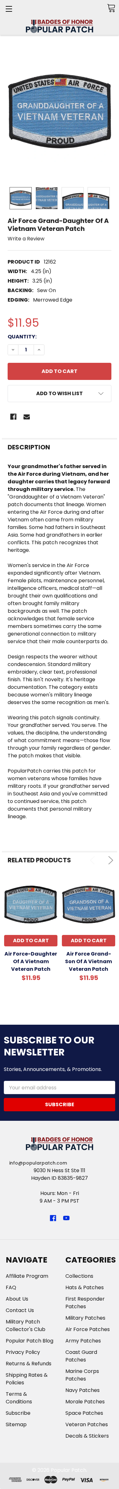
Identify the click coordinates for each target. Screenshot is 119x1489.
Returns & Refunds (28, 1363)
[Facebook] (13, 416)
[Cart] (111, 8)
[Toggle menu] (8, 8)
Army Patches (83, 1340)
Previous (94, 860)
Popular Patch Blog (29, 1340)
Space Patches (84, 1413)
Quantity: (22, 336)
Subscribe (18, 1413)
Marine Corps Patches (82, 1375)
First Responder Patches (85, 1302)
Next (109, 860)
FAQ (11, 1287)
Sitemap (16, 1424)
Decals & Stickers (87, 1436)
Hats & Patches (84, 1287)
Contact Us (20, 1310)
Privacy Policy (23, 1352)
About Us (17, 1299)
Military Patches (85, 1318)
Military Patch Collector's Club (25, 1325)
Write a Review (26, 238)
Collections (79, 1276)
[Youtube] (66, 1218)
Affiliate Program (27, 1276)
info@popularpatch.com (38, 1163)
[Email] (26, 416)
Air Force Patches (87, 1329)
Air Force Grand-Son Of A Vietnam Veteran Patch (88, 961)
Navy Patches (82, 1390)
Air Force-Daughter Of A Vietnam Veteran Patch (30, 961)
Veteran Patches (86, 1424)
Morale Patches (85, 1401)
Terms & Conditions (19, 1397)
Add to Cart (31, 940)
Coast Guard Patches (81, 1356)
